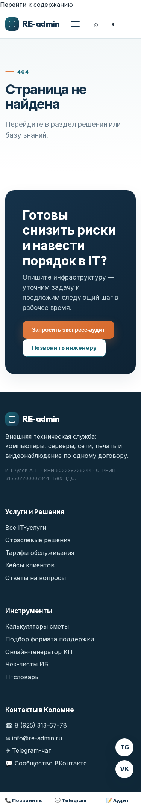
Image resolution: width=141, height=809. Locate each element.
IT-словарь (21, 677)
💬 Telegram (70, 800)
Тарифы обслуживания (39, 552)
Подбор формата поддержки (49, 639)
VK (124, 769)
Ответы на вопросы (35, 578)
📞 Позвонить (23, 800)
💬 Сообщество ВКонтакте (46, 763)
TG (124, 747)
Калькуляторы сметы (37, 626)
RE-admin (41, 23)
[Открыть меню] (75, 24)
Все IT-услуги (25, 527)
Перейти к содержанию (36, 4)
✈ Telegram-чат (28, 750)
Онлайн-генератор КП (39, 652)
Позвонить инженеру (64, 347)
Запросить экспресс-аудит (68, 329)
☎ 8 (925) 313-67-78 (36, 725)
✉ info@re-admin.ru (33, 738)
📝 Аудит (117, 800)
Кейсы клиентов (30, 565)
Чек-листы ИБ (27, 664)
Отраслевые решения (37, 540)
